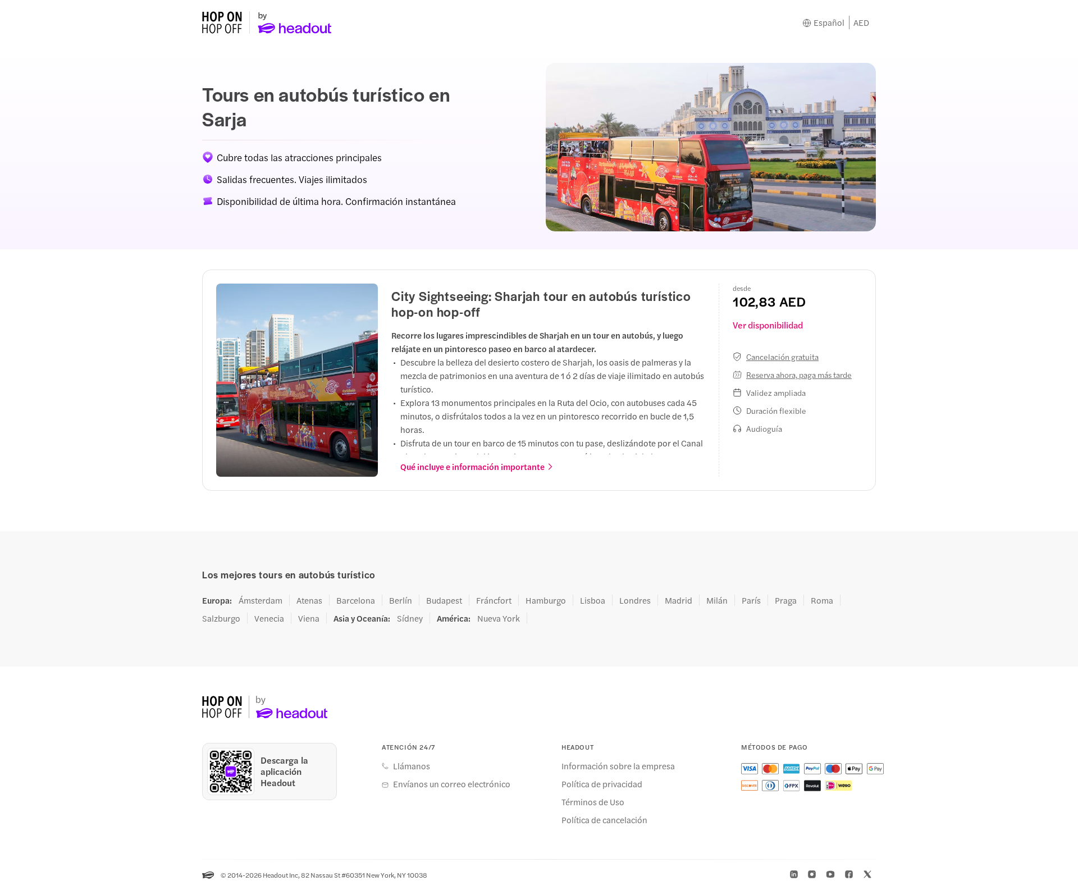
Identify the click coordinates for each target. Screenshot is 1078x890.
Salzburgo (221, 618)
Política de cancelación (604, 819)
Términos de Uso (592, 801)
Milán (717, 600)
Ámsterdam (260, 600)
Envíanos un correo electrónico (451, 783)
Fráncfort (493, 600)
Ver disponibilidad (768, 324)
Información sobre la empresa (618, 766)
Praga (786, 600)
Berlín (400, 600)
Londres (635, 600)
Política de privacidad (601, 783)
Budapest (444, 600)
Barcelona (355, 600)
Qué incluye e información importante (472, 466)
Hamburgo (546, 600)
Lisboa (592, 600)
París (751, 600)
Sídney (410, 618)
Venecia (269, 618)
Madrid (678, 600)
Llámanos (411, 766)
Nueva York (498, 618)
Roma (822, 600)
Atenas (309, 600)
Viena (308, 618)
